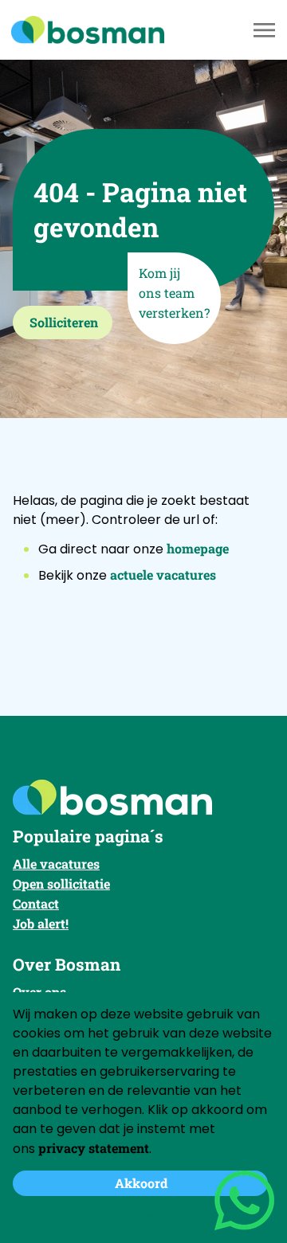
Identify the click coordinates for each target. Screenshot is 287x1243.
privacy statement (93, 1147)
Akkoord (141, 1183)
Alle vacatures (56, 863)
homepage (198, 548)
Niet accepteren (141, 1216)
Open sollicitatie (61, 883)
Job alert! (41, 923)
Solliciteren (63, 322)
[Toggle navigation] (265, 30)
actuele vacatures (163, 574)
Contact (36, 903)
